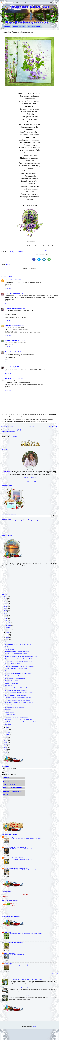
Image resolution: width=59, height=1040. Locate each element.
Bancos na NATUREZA (11, 683)
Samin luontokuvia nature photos (13, 942)
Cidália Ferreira (9, 308)
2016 (5, 620)
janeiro (8, 734)
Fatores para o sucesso (11, 680)
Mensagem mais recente (7, 426)
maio (7, 639)
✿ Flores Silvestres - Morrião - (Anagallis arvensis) (19, 661)
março (7, 729)
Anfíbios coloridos (10, 705)
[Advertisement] (30, 580)
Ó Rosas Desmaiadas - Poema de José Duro (17, 700)
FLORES (6, 781)
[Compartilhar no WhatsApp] (49, 259)
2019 (5, 613)
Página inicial (31, 426)
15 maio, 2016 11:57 (17, 293)
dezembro (8, 622)
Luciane (7, 367)
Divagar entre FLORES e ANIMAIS (14, 858)
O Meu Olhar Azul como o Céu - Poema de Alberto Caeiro (21, 722)
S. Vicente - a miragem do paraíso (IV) (19, 965)
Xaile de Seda (8, 963)
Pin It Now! (44, 250)
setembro (8, 630)
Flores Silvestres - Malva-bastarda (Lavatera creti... (19, 719)
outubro (8, 627)
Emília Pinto (8, 293)
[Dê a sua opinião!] (29, 241)
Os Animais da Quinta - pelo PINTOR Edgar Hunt (18, 644)
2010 (5, 750)
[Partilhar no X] (31, 241)
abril (7, 727)
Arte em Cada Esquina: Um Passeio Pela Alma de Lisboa (24, 869)
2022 (5, 606)
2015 (5, 737)
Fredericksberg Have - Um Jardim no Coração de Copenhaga (25, 838)
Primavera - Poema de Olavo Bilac (14, 707)
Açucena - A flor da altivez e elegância (19, 996)
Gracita (7, 352)
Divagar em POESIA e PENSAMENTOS (15, 847)
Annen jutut (7, 932)
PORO (11, 944)
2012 (5, 745)
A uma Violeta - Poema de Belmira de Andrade (18, 688)
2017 (5, 618)
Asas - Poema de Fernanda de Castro (15, 695)
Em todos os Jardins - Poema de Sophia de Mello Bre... (20, 658)
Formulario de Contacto (34, 26)
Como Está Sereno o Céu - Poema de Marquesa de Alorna (21, 656)
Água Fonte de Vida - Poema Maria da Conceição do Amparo (25, 979)
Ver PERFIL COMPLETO (30, 477)
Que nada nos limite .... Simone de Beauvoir (17, 651)
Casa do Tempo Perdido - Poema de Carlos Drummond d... (21, 666)
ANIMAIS (6, 778)
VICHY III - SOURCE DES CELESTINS (16, 654)
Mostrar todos (55, 973)
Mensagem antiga (53, 426)
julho (7, 635)
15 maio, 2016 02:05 (15, 280)
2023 (5, 603)
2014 (5, 740)
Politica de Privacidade (19, 26)
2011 (5, 747)
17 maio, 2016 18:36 (15, 367)
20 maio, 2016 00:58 (17, 378)
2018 (5, 615)
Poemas (8, 264)
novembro (8, 625)
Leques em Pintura (10, 671)
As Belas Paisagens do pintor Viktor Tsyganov (17, 697)
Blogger (35, 1026)
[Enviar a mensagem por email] (28, 241)
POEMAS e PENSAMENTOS (12, 791)
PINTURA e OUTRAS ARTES (12, 788)
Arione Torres (9, 325)
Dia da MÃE (8, 724)
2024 (5, 601)
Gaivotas (7, 642)
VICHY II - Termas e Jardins (12, 663)
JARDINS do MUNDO (10, 784)
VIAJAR (5, 794)
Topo (56, 1037)
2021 (5, 608)
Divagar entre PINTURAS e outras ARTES (16, 868)
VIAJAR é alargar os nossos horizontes (15, 837)
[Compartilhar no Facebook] (33, 259)
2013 (5, 742)
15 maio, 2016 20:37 (25, 340)
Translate (14, 436)
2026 (5, 596)
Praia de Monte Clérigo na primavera (15, 678)
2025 (5, 598)
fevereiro (8, 732)
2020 (5, 611)
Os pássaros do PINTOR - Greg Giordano (16, 717)
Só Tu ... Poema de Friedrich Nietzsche (16, 668)
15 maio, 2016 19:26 (19, 325)
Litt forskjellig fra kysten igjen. (17, 954)
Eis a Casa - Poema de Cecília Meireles (16, 690)
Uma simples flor (10, 712)
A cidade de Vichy (10, 714)
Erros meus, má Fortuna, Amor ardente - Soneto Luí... (19, 702)
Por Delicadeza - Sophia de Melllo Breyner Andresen (23, 848)
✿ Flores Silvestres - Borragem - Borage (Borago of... (19, 673)
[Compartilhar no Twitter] (39, 259)
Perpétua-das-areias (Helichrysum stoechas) (21, 859)
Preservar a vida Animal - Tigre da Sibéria (20, 987)
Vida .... (7, 646)
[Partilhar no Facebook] (32, 241)
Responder (8, 288)
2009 (5, 752)
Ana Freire (8, 378)
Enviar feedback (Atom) (14, 430)
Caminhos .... (9, 709)
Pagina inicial (6, 26)
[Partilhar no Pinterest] (33, 241)
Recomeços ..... (9, 685)
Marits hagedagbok (9, 953)
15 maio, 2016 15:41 (19, 308)
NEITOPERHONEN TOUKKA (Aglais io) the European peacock (26, 933)
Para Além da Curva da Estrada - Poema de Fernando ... (20, 675)
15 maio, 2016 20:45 (15, 352)
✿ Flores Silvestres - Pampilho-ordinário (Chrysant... (19, 692)
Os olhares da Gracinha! (12, 340)
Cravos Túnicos (9, 649)
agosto (8, 632)
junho (7, 637)
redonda (7, 280)
